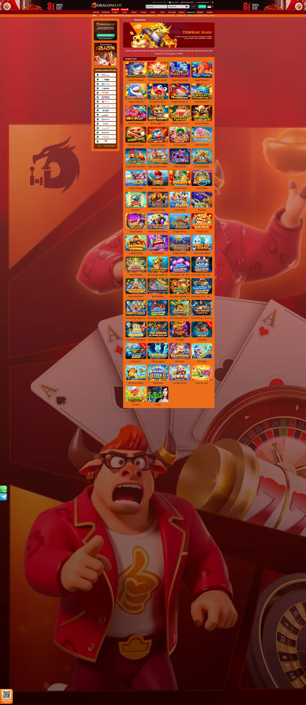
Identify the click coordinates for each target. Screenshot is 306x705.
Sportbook (106, 12)
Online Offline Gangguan (106, 145)
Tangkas (181, 12)
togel (162, 12)
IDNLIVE (134, 12)
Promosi (210, 12)
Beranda (96, 12)
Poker (153, 12)
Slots (125, 12)
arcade (143, 12)
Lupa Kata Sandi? (203, 2)
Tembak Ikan (190, 12)
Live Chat (174, 2)
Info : (95, 15)
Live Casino (172, 12)
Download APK (160, 2)
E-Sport (115, 12)
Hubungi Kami (188, 2)
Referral (200, 12)
